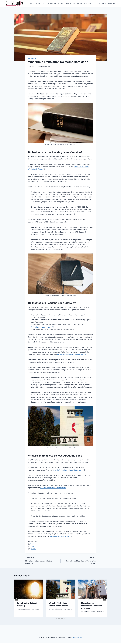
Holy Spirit (87, 3)
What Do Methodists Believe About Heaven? (68, 470)
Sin (74, 3)
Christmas (96, 3)
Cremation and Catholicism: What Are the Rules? (81, 560)
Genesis (68, 3)
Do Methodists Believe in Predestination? (72, 354)
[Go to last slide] (16, 598)
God (44, 3)
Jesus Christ (52, 3)
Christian (111, 3)
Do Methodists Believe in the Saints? (53, 488)
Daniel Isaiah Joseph (36, 66)
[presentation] (28, 589)
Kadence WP (77, 637)
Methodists (32, 58)
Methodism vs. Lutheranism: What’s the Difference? (39, 560)
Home (32, 3)
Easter (104, 3)
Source (32, 544)
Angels (79, 3)
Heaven (61, 3)
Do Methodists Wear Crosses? (60, 536)
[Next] (104, 598)
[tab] (58, 618)
